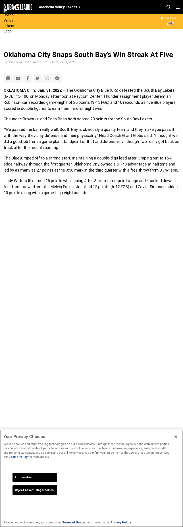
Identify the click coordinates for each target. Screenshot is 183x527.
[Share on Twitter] (37, 78)
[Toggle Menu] (177, 7)
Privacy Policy (120, 522)
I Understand (24, 477)
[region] (91, 478)
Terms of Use (71, 522)
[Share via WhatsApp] (47, 78)
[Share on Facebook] (27, 78)
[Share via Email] (17, 78)
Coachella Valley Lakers (57, 7)
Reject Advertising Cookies (34, 490)
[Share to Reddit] (57, 78)
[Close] (176, 437)
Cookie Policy (18, 457)
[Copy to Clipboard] (8, 78)
